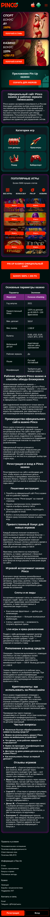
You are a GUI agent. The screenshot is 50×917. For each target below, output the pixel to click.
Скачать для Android (25, 83)
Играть (14, 205)
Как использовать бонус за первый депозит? (21, 758)
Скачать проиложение (10, 868)
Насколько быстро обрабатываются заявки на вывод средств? (22, 731)
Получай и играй (14, 62)
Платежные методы (9, 874)
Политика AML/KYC (9, 855)
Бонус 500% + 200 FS (25, 276)
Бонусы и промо (7, 871)
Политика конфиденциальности (13, 849)
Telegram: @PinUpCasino (11, 904)
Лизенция (5, 885)
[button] (46, 906)
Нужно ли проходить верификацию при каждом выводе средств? (23, 747)
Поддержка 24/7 (7, 891)
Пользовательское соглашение (13, 846)
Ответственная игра (9, 852)
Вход (37, 913)
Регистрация (13, 913)
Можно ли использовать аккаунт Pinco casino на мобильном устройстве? (23, 736)
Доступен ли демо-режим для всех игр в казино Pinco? (23, 752)
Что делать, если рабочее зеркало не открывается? (22, 741)
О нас (3, 866)
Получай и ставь (14, 33)
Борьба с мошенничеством (12, 888)
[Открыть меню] (46, 5)
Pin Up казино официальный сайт (25, 265)
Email (3, 901)
